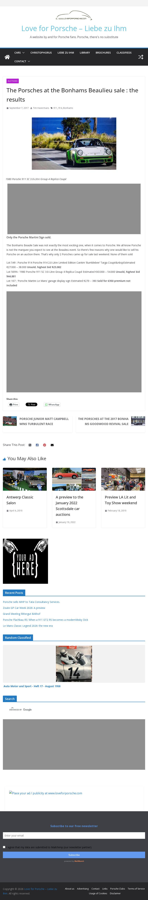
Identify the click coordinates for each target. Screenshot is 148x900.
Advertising (83, 888)
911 (55, 108)
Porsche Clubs (117, 888)
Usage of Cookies (98, 893)
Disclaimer (115, 893)
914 (60, 108)
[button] (23, 52)
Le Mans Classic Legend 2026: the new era (28, 625)
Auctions (12, 81)
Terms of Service (136, 888)
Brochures (103, 52)
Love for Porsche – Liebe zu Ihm (74, 28)
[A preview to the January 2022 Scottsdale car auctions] (74, 470)
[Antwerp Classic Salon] (25, 470)
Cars (17, 52)
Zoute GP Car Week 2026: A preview (24, 608)
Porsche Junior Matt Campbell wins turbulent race (44, 421)
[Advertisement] (74, 209)
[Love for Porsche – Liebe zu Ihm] (7, 57)
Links (104, 888)
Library (85, 52)
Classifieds (124, 52)
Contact (20, 61)
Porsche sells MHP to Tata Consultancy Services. (31, 602)
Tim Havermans (41, 108)
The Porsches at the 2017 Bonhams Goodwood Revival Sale (103, 421)
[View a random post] (140, 57)
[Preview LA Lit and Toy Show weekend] (123, 470)
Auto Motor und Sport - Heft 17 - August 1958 (32, 686)
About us (69, 888)
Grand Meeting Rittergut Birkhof (21, 614)
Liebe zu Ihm (66, 52)
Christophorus (41, 52)
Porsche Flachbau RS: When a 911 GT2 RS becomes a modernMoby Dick (45, 619)
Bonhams (68, 108)
